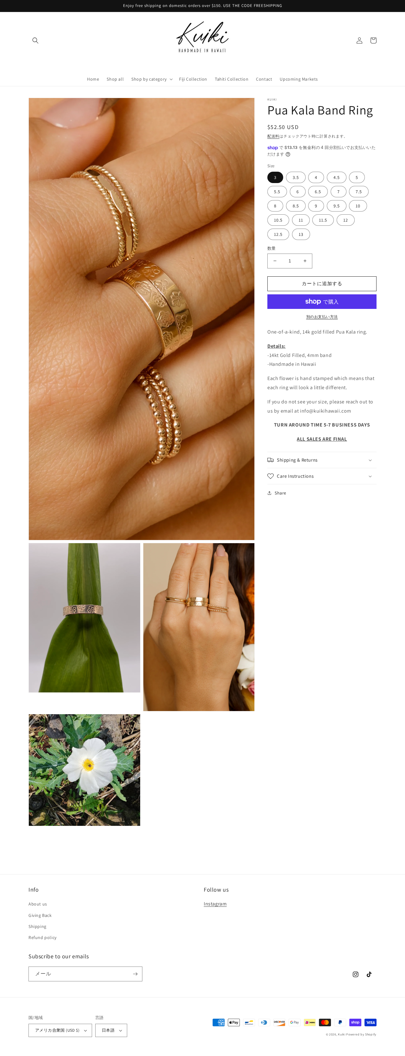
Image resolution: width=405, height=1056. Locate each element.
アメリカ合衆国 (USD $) (57, 1030)
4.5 (336, 177)
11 (301, 220)
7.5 (359, 191)
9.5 (336, 206)
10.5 (278, 220)
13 (301, 234)
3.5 (296, 177)
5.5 (277, 191)
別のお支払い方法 (322, 316)
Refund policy (42, 937)
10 (358, 206)
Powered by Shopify (361, 1034)
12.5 (278, 234)
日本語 (108, 1030)
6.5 (318, 191)
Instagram (215, 903)
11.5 (323, 220)
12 (345, 220)
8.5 (296, 206)
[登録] (135, 974)
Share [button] (280, 493)
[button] (35, 40)
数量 (271, 248)
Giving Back (40, 915)
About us (37, 904)
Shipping (37, 926)
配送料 (273, 136)
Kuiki (342, 1034)
